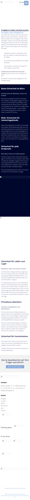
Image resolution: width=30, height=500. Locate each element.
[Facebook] (12, 491)
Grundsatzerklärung (6, 495)
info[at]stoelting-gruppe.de (7, 390)
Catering (3, 410)
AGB (6, 494)
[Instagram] (7, 491)
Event (2, 408)
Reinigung (3, 398)
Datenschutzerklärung (19, 494)
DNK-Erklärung (15, 495)
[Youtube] (17, 491)
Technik (2, 403)
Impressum (10, 494)
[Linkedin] (22, 491)
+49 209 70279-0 (7, 388)
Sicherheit (3, 401)
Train (6, 406)
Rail (1, 406)
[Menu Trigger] (26, 3)
